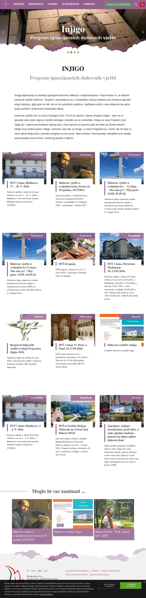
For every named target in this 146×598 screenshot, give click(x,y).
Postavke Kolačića (110, 585)
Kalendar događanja (77, 571)
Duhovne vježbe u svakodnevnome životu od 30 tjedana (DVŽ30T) (74, 186)
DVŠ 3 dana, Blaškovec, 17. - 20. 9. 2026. (24, 184)
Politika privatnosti (76, 575)
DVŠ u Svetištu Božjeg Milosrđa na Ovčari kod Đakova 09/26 (73, 429)
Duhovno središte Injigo (122, 345)
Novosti (39, 317)
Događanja (37, 155)
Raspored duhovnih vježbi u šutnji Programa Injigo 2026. (25, 348)
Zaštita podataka (99, 575)
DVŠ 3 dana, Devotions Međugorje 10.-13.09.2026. (121, 267)
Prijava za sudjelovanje (118, 5)
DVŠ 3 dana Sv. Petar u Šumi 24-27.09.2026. (73, 346)
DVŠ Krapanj (67, 264)
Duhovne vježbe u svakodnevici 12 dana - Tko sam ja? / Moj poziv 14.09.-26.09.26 (24, 269)
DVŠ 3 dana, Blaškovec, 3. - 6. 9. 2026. (25, 427)
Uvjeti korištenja (110, 571)
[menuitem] (18, 4)
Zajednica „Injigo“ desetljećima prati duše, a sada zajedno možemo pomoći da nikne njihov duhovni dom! (123, 433)
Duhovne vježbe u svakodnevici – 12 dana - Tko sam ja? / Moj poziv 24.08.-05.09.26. (123, 188)
